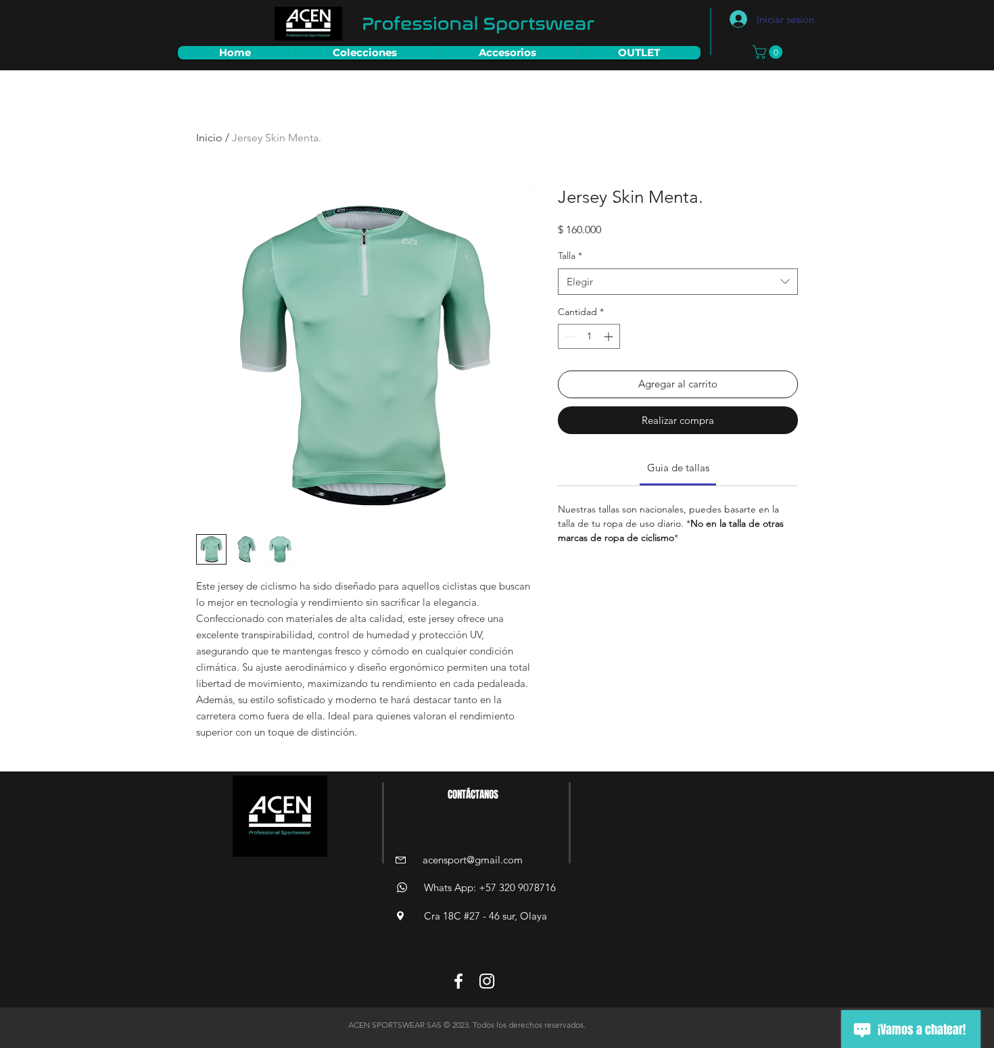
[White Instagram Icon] (487, 981)
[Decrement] (568, 336)
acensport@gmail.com (473, 859)
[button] (769, 52)
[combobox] (678, 281)
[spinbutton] (589, 336)
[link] (678, 467)
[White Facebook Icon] (458, 981)
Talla (570, 255)
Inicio (209, 137)
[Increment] (609, 336)
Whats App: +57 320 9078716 (490, 887)
